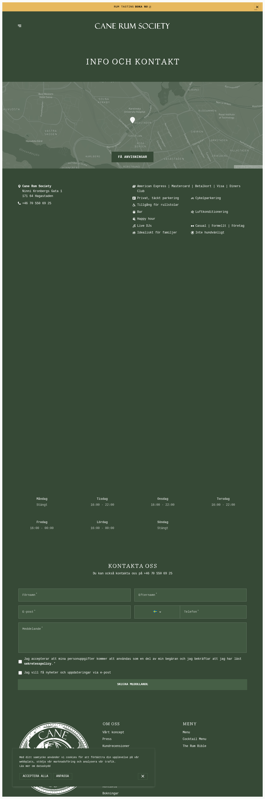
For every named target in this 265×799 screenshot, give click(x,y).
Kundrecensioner (116, 746)
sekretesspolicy (37, 664)
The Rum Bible (194, 746)
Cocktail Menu (194, 739)
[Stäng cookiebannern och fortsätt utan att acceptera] (143, 776)
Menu (186, 732)
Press (107, 739)
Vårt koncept (113, 732)
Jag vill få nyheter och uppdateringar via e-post (67, 673)
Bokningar (110, 793)
